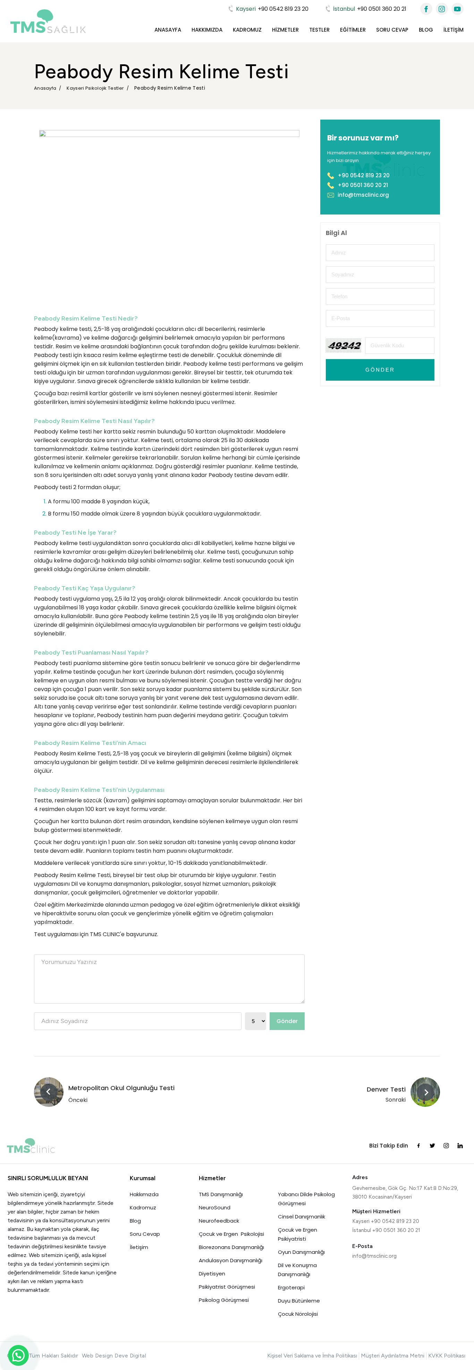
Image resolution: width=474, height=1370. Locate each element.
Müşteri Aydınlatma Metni (392, 1355)
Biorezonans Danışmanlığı (231, 1247)
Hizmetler (285, 29)
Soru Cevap (392, 29)
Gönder (287, 1021)
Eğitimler (353, 29)
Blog (426, 29)
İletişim (453, 29)
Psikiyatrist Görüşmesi (227, 1286)
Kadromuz (247, 29)
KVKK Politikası (446, 1355)
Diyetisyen (212, 1273)
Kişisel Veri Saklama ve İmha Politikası (312, 1355)
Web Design (97, 1355)
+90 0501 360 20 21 (369, 9)
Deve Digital (130, 1355)
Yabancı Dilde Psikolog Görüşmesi (306, 1199)
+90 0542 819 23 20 (272, 9)
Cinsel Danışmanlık (301, 1216)
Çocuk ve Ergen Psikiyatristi (297, 1234)
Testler (319, 29)
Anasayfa (167, 29)
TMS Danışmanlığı (221, 1194)
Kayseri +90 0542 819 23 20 (385, 1221)
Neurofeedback (219, 1220)
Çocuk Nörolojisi (298, 1314)
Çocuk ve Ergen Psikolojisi (231, 1234)
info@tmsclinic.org (363, 194)
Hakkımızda (207, 29)
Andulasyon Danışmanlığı (230, 1260)
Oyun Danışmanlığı (301, 1252)
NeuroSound (214, 1207)
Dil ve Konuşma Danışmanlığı (297, 1270)
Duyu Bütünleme (299, 1300)
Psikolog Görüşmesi (224, 1300)
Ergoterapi (291, 1287)
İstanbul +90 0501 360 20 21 (386, 1230)
